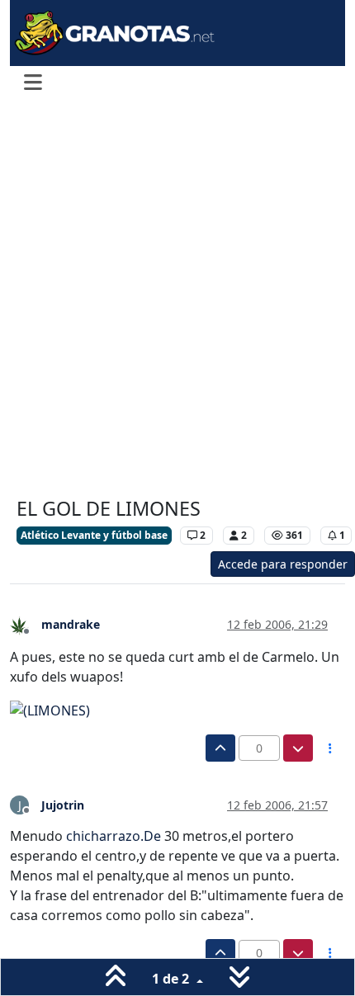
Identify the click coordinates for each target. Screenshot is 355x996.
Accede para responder (283, 564)
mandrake (70, 624)
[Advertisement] (177, 299)
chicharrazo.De (113, 836)
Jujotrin (62, 805)
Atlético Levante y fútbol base (94, 535)
